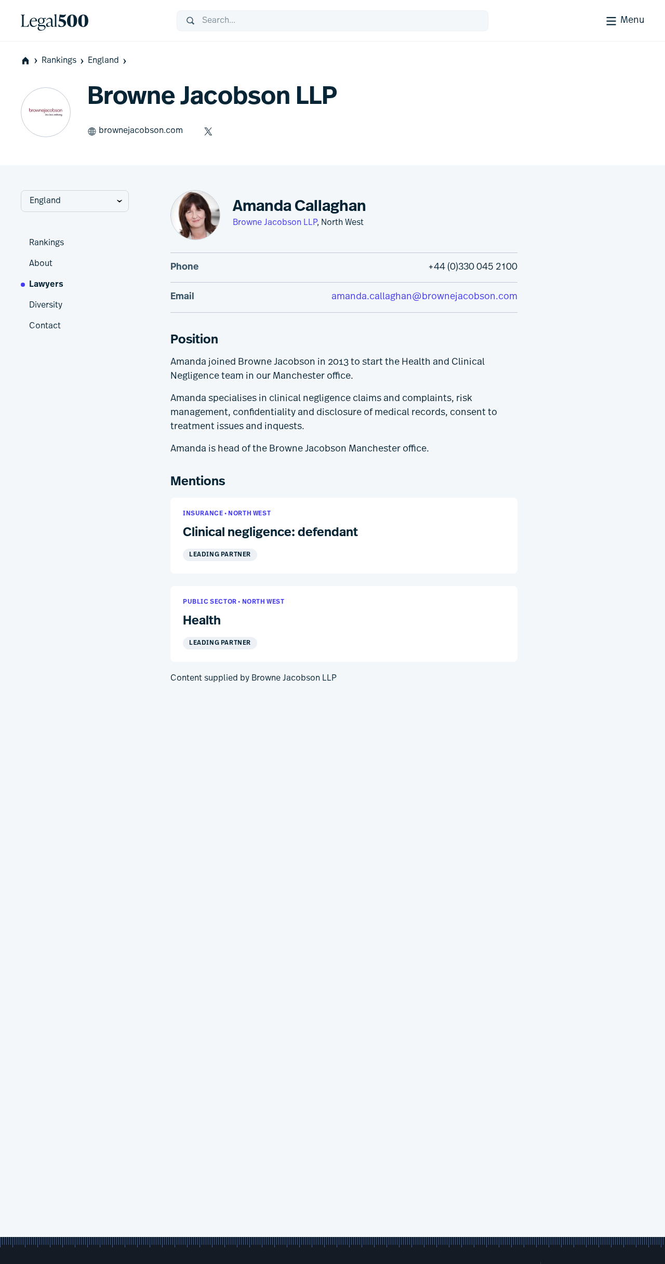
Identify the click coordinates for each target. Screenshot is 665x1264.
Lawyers (46, 285)
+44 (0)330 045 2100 (472, 267)
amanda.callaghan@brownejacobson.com (424, 297)
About (40, 264)
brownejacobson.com (141, 131)
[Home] (90, 20)
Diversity (45, 305)
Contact (45, 326)
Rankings (59, 61)
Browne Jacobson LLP (275, 223)
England (103, 61)
